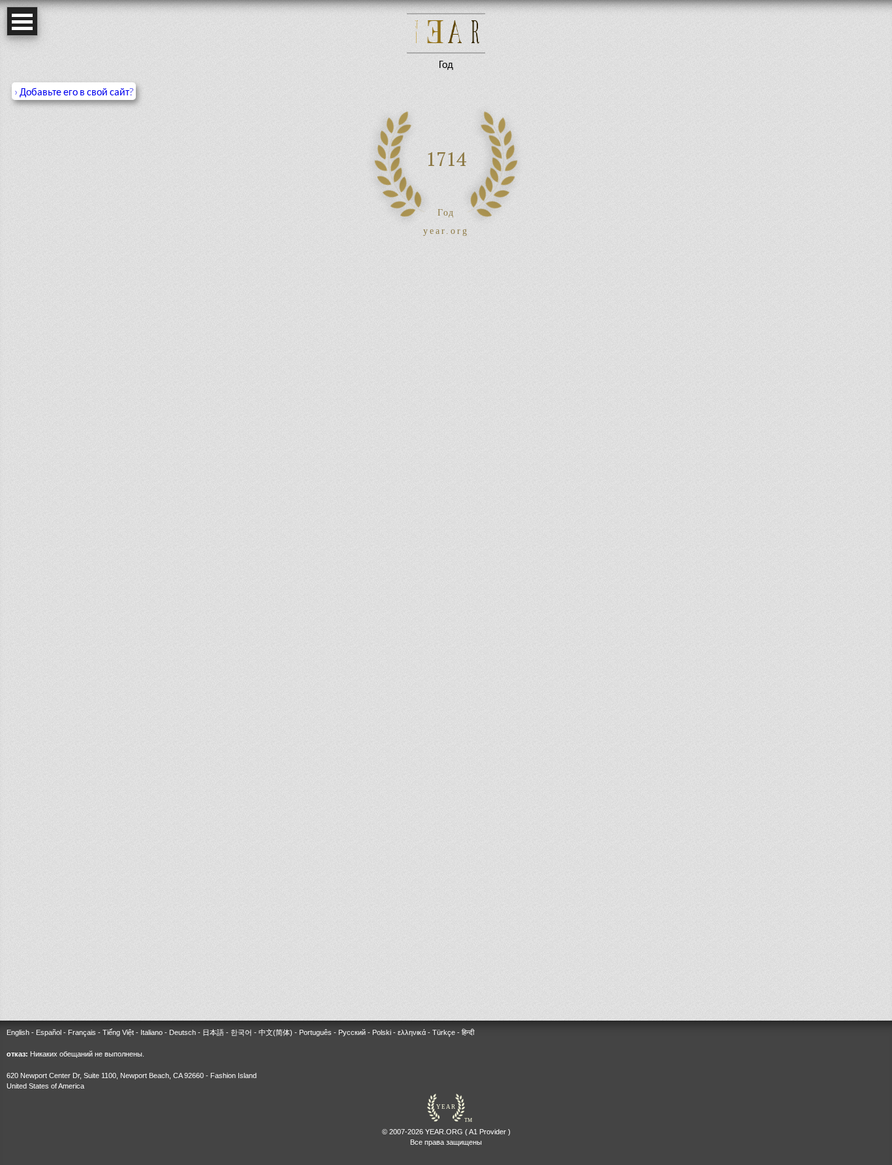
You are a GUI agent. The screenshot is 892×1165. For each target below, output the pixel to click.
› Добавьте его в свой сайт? (73, 91)
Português (315, 1032)
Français (82, 1032)
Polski (381, 1032)
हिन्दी (468, 1032)
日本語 (213, 1032)
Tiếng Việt (118, 1032)
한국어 (241, 1032)
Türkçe (443, 1032)
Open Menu (22, 21)
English (18, 1032)
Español (48, 1032)
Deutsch (182, 1032)
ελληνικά (412, 1032)
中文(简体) (276, 1032)
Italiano (151, 1032)
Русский (352, 1032)
